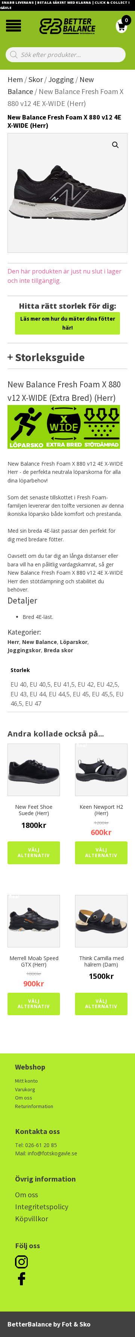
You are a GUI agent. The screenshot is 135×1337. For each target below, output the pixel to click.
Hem (15, 79)
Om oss (23, 1097)
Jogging (61, 79)
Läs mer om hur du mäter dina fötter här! (67, 323)
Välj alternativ (34, 852)
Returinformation (34, 1106)
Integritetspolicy (41, 1206)
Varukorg (25, 1089)
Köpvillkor (31, 1218)
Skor (35, 79)
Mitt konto (26, 1080)
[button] (115, 145)
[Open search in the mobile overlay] (66, 54)
